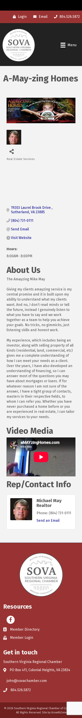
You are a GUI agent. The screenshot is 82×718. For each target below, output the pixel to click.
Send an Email (48, 520)
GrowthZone (59, 712)
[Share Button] (11, 151)
